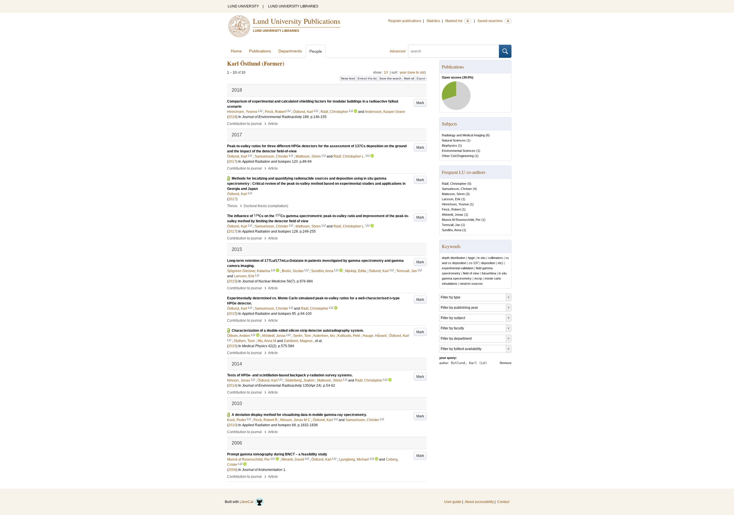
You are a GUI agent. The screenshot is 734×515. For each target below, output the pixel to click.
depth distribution (453, 258)
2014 (232, 386)
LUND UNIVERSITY (243, 6)
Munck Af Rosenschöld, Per (461, 219)
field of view (471, 273)
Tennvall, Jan (451, 225)
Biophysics (449, 145)
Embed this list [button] (367, 78)
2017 (232, 162)
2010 (232, 425)
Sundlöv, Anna (451, 230)
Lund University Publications (296, 21)
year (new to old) (413, 72)
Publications (260, 51)
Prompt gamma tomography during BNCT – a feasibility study (277, 454)
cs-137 (474, 263)
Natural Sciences (454, 140)
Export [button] (421, 78)
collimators (495, 258)
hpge (471, 258)
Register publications (404, 21)
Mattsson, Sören (453, 194)
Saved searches (493, 21)
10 (386, 72)
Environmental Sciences (458, 150)
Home (236, 51)
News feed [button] (348, 78)
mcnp (478, 278)
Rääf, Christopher (454, 183)
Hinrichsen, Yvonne (455, 204)
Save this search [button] (390, 78)
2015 (232, 281)
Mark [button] (420, 103)
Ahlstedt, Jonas (452, 214)
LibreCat (247, 502)
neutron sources (471, 283)
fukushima (489, 273)
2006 (232, 470)
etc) (500, 263)
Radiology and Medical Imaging (463, 135)
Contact (503, 502)
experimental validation (457, 268)
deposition (488, 263)
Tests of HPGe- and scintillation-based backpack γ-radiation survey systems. (290, 375)
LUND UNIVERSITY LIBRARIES (293, 6)
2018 (232, 117)
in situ (481, 258)
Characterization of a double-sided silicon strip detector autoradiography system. (298, 331)
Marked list (456, 21)
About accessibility (479, 502)
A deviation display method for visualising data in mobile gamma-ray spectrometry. (299, 415)
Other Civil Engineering (458, 156)
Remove (506, 363)
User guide (452, 502)
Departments (290, 51)
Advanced (397, 51)
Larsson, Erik (451, 199)
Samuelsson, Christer (457, 188)
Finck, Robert (451, 209)
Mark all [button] (409, 78)
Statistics (433, 21)
